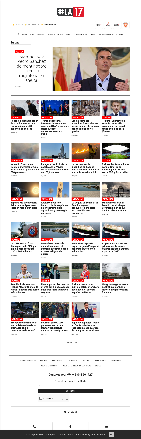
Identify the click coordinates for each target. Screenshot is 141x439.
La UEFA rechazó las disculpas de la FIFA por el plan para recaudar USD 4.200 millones (24, 247)
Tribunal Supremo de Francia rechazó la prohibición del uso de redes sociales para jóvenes (114, 126)
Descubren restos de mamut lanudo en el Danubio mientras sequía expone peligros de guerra (54, 248)
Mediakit (86, 360)
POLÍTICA (68, 34)
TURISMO (92, 34)
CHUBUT (32, 34)
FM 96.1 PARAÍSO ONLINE (48, 366)
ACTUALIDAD (51, 34)
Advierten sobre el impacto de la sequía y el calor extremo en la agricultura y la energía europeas (54, 208)
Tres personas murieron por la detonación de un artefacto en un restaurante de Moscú (24, 326)
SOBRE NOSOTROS (72, 360)
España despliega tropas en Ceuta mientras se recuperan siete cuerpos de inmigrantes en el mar (85, 326)
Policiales (16, 117)
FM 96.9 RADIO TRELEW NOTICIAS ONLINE (76, 366)
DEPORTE (60, 34)
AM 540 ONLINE (116, 360)
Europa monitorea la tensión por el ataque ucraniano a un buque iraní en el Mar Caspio (114, 206)
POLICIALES (40, 34)
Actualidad (47, 117)
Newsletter (57, 360)
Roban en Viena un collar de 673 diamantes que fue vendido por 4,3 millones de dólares (24, 124)
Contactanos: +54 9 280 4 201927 (71, 374)
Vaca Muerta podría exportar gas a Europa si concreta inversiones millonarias (85, 247)
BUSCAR (24, 34)
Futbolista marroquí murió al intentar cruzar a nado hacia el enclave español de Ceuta (86, 288)
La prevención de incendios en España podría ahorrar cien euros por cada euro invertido (85, 168)
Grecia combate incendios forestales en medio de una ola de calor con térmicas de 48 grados (86, 126)
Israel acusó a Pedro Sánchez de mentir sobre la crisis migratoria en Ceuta (31, 68)
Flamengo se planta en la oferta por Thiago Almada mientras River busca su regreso (55, 288)
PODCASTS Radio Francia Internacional (110, 34)
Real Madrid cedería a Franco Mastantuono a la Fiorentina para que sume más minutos (25, 288)
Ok (111, 434)
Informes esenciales (80, 34)
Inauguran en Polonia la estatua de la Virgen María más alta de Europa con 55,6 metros (55, 168)
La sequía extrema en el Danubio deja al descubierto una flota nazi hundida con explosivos (85, 208)
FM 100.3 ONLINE (100, 360)
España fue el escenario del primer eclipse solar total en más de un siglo (24, 205)
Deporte (106, 161)
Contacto (44, 360)
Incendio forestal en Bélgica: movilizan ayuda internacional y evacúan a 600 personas (25, 168)
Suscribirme (70, 391)
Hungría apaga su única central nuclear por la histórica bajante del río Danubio (115, 288)
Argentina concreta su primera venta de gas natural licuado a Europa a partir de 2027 (115, 247)
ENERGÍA (98, 366)
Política (19, 52)
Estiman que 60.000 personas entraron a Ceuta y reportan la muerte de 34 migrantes (54, 326)
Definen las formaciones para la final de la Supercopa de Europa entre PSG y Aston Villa (115, 168)
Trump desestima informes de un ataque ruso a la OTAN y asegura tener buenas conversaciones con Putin (55, 127)
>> (76, 342)
